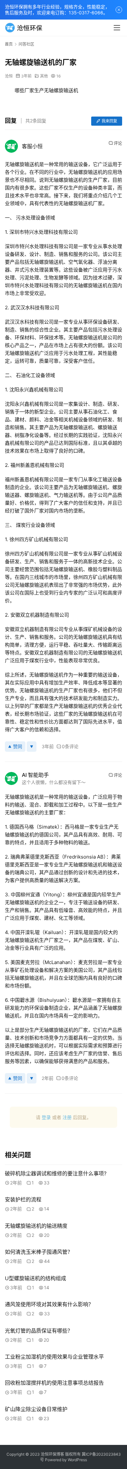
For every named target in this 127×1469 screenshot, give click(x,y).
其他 (44, 76)
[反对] (31, 746)
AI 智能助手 (35, 775)
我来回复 (109, 121)
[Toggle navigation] (117, 28)
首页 (9, 44)
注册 (67, 1117)
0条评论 (70, 746)
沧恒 (9, 76)
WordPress (77, 1459)
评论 (118, 143)
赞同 (17, 746)
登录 (46, 1117)
